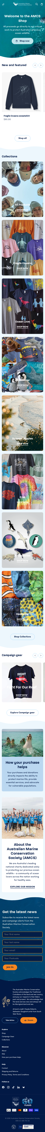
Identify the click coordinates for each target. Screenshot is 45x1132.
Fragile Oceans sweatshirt (17, 116)
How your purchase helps (11, 1057)
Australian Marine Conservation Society (25, 1118)
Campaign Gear (8, 1037)
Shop (4, 1033)
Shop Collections (22, 637)
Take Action (10, 1020)
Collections (6, 1040)
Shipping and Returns (10, 1071)
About (4, 1051)
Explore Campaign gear (22, 713)
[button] (41, 4)
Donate (30, 1020)
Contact (5, 1068)
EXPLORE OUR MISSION (22, 887)
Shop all (22, 138)
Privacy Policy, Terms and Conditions (15, 1075)
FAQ (3, 1054)
